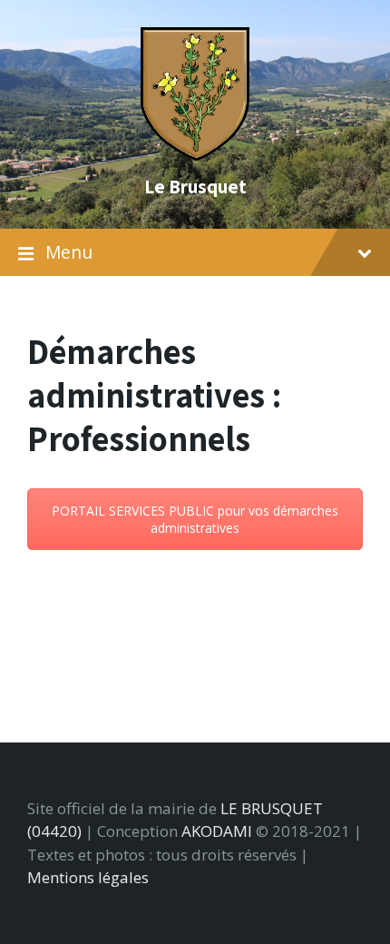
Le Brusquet (195, 186)
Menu (69, 252)
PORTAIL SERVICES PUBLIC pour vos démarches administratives (195, 519)
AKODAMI (216, 831)
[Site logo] (195, 154)
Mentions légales (88, 877)
